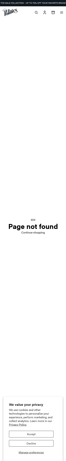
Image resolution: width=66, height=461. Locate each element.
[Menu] (61, 12)
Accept (31, 434)
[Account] (45, 12)
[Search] (36, 12)
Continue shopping (33, 232)
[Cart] (53, 12)
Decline (31, 443)
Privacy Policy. (18, 424)
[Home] (10, 12)
